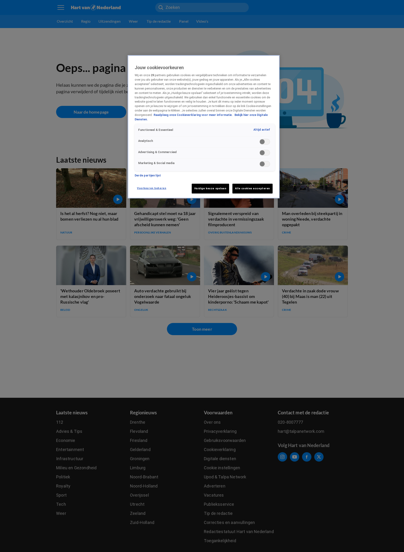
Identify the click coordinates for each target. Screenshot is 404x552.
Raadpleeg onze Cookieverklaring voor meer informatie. (193, 115)
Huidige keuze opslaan (210, 188)
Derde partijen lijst (148, 175)
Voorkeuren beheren (151, 188)
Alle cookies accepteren (252, 188)
